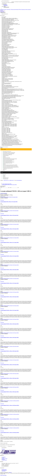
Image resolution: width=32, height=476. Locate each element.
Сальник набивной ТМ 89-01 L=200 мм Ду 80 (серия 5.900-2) (9, 215)
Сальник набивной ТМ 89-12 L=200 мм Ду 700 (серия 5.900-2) (9, 364)
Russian (8, 7)
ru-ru (4, 6)
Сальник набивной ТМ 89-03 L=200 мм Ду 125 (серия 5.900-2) (9, 242)
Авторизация (5, 5)
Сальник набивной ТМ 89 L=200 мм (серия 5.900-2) (9, 184)
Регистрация (5, 4)
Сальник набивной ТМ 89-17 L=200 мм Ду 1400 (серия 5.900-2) (9, 432)
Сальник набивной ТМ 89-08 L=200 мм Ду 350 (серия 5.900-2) (9, 310)
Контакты (3, 459)
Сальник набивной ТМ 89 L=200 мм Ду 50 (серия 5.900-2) (9, 201)
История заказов (4, 470)
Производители (4, 469)
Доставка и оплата (4, 458)
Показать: (1, 196)
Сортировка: (2, 195)
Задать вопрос (4, 475)
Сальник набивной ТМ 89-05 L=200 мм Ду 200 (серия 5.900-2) (9, 269)
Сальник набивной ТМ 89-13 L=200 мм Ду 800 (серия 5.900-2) (9, 378)
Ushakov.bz (10, 472)
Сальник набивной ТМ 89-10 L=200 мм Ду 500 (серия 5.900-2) (9, 337)
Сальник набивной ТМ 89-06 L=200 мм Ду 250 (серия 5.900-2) (9, 283)
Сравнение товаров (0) (3, 193)
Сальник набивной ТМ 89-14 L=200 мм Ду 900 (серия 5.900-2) (9, 391)
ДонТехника (2, 213)
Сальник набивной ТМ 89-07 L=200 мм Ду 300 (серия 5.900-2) (9, 296)
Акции (1, 475)
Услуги (3, 457)
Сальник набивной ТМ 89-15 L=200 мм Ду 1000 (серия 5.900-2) (9, 405)
